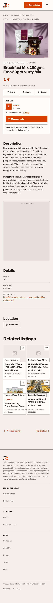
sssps (16, 105)
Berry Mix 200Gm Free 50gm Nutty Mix (13, 367)
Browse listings (9, 494)
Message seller (18, 119)
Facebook (7, 589)
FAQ (5, 569)
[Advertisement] (26, 232)
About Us (7, 548)
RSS (18, 589)
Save (12, 92)
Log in (5, 517)
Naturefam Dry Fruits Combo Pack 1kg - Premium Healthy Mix (14, 407)
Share (28, 92)
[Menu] (47, 5)
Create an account (10, 525)
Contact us (7, 541)
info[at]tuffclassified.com (35, 584)
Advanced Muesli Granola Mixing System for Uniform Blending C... (38, 403)
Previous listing (13, 431)
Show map (13, 325)
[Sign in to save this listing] (22, 348)
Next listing (41, 431)
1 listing (26, 113)
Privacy (6, 555)
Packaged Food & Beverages (14, 63)
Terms (5, 562)
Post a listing (8, 501)
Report (43, 92)
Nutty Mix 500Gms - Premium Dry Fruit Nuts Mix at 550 (38, 367)
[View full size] (26, 40)
